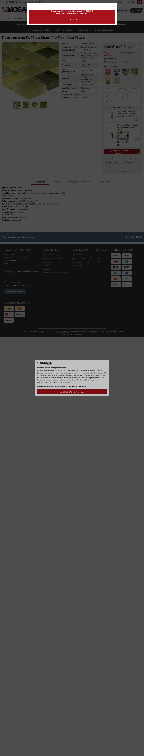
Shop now (73, 19)
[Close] (113, 6)
